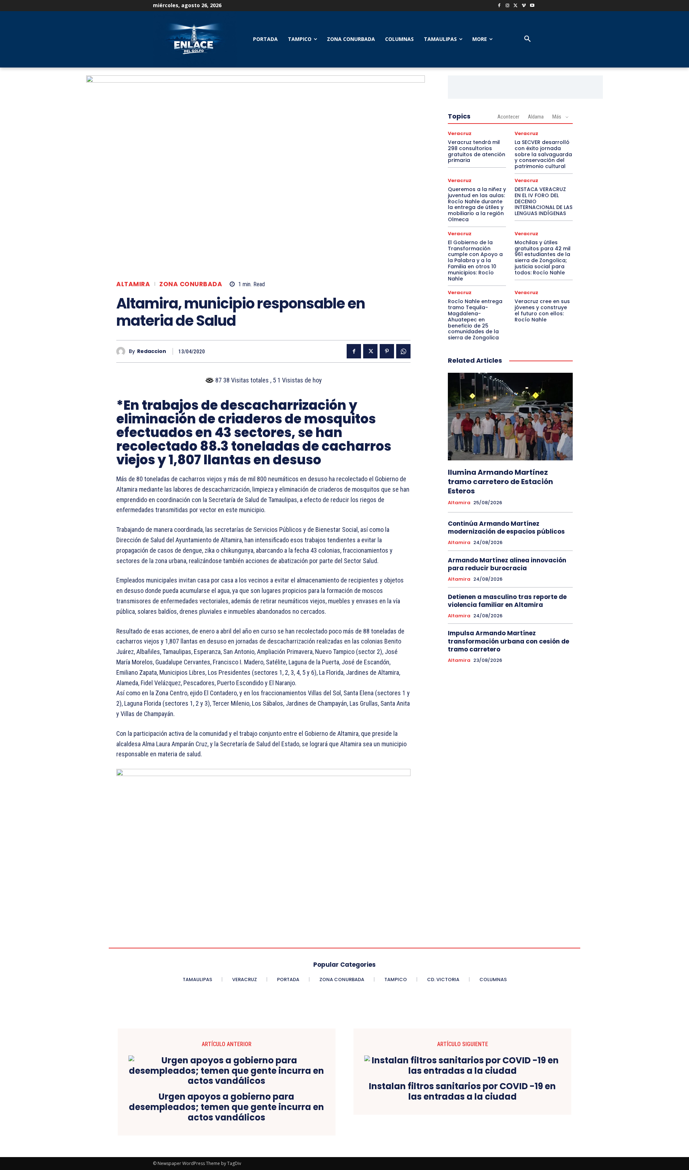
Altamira (133, 284)
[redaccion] (122, 351)
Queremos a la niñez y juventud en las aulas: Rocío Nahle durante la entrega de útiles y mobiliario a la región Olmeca (477, 204)
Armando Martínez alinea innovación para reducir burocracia (507, 564)
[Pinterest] (387, 351)
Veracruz (460, 133)
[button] (527, 39)
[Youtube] (532, 6)
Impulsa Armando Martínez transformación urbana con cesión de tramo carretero (508, 641)
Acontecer (508, 116)
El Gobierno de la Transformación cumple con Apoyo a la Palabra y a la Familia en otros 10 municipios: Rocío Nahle (475, 260)
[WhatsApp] (403, 351)
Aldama (536, 116)
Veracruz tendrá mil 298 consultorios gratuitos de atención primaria (476, 151)
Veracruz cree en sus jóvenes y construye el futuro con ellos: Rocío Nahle (542, 310)
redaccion (151, 351)
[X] (516, 6)
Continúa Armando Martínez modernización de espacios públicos (506, 527)
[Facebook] (499, 6)
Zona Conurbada (190, 284)
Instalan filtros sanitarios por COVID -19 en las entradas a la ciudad (462, 1091)
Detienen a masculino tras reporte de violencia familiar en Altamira (507, 601)
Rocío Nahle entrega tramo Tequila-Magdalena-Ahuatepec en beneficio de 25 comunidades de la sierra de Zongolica (475, 319)
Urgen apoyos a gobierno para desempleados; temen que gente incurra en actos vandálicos (226, 1107)
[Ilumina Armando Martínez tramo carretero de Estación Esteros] (510, 416)
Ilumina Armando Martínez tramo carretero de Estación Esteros (500, 481)
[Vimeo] (524, 6)
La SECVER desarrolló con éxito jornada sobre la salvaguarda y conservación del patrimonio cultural (543, 154)
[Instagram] (507, 6)
